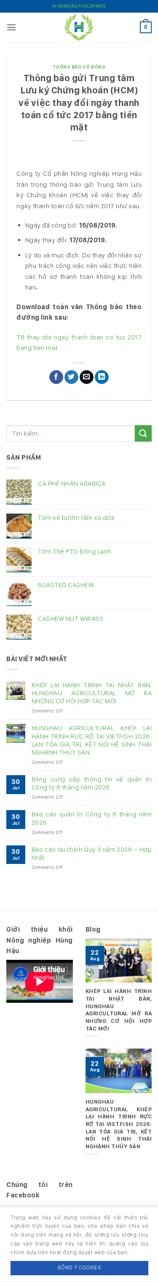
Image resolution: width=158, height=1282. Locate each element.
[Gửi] (143, 433)
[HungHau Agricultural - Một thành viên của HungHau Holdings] (79, 27)
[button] (11, 27)
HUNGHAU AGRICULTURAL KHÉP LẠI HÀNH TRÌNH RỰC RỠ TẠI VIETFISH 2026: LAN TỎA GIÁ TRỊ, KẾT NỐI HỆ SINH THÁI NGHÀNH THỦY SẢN (92, 740)
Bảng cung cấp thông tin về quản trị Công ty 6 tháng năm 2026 (92, 783)
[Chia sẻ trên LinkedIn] (102, 377)
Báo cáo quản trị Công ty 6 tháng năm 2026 (92, 818)
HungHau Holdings (79, 6)
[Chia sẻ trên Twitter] (71, 377)
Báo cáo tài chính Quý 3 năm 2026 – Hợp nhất (92, 853)
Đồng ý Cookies (79, 1267)
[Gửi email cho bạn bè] (87, 377)
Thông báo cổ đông (79, 67)
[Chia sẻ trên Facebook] (56, 377)
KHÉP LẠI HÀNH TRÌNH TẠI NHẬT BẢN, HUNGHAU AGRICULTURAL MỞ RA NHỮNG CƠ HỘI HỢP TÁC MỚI (92, 693)
